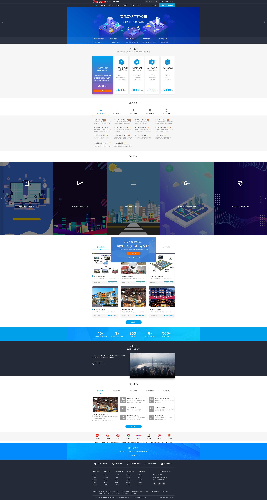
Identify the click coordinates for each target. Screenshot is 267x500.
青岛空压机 (117, 493)
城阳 (112, 442)
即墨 (114, 442)
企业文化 (117, 477)
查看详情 (27, 225)
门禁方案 (128, 479)
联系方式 (171, 1)
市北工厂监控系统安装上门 (156, 276)
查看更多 (133, 28)
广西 (143, 442)
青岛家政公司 (110, 493)
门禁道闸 (94, 479)
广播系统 (94, 484)
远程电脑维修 (135, 491)
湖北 (136, 442)
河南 (134, 442)
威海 (127, 442)
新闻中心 (132, 5)
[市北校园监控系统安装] (105, 264)
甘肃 (161, 442)
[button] (2, 21)
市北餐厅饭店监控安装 (127, 309)
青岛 (120, 442)
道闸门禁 (106, 479)
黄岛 (109, 442)
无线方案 (128, 477)
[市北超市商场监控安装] (133, 266)
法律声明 (140, 479)
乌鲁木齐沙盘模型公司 (145, 491)
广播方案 (128, 484)
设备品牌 (117, 484)
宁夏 (165, 442)
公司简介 (117, 474)
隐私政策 (140, 482)
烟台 (125, 442)
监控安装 (162, 1)
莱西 (118, 442)
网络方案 (128, 482)
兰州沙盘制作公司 (126, 491)
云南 (154, 442)
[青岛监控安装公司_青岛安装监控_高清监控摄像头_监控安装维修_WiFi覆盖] (99, 1)
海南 (145, 442)
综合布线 (106, 482)
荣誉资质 (117, 482)
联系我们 (139, 5)
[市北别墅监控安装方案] (105, 297)
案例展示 (118, 5)
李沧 (107, 442)
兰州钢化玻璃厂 (133, 493)
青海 (163, 442)
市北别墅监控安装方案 (99, 309)
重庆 (147, 442)
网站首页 (96, 5)
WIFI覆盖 (106, 477)
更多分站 (170, 442)
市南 (103, 442)
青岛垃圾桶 (101, 491)
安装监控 (119, 355)
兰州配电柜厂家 (125, 493)
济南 (123, 442)
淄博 (132, 442)
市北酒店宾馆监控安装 (155, 309)
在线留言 (167, 1)
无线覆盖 (94, 477)
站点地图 (172, 497)
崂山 (105, 442)
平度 (116, 442)
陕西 (158, 442)
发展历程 (117, 479)
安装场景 (111, 5)
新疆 (167, 442)
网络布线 (94, 482)
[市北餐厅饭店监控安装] (133, 297)
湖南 (138, 442)
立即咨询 (133, 455)
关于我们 (125, 5)
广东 (140, 442)
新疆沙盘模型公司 (156, 491)
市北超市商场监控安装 (127, 276)
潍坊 (129, 442)
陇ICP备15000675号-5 (124, 497)
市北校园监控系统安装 (99, 276)
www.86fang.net (160, 479)
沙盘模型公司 (102, 493)
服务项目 (103, 5)
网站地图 (140, 484)
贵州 (152, 442)
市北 (100, 442)
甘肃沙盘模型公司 (166, 491)
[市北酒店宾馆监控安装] (162, 297)
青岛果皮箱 (108, 491)
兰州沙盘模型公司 (116, 491)
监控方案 (128, 474)
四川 (149, 442)
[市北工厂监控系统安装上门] (162, 264)
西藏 (156, 442)
